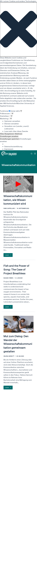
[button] (18, 29)
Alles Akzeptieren (7, 134)
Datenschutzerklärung (13, 146)
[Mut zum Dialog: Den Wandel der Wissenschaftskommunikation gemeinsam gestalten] (19, 324)
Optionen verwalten (12, 121)
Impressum (8, 149)
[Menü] (35, 153)
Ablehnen (18, 134)
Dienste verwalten (11, 124)
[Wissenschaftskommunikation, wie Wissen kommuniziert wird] (19, 184)
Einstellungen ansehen (9, 136)
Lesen (9, 255)
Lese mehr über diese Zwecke (16, 131)
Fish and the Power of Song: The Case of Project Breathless (16, 269)
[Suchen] (31, 153)
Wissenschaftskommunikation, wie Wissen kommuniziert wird (18, 200)
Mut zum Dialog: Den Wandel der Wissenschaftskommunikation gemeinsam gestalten (18, 344)
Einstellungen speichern (10, 139)
